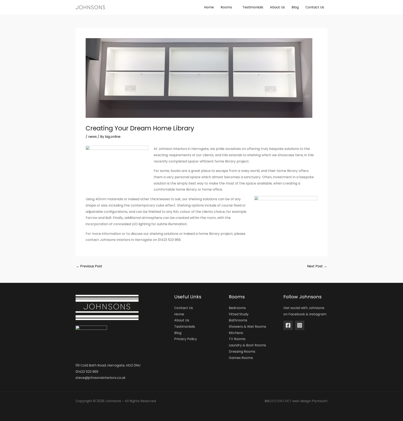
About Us (181, 320)
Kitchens (236, 332)
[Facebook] (288, 325)
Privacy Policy (185, 339)
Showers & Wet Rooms (247, 326)
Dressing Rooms (242, 351)
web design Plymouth (309, 401)
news (92, 136)
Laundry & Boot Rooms (247, 345)
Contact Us (183, 307)
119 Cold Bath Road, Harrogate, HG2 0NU (108, 365)
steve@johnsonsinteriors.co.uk (101, 377)
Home (179, 314)
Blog (177, 332)
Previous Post (89, 266)
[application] (234, 7)
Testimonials (184, 326)
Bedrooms (237, 307)
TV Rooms (237, 339)
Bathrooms (238, 320)
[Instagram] (299, 325)
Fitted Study (239, 314)
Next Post (317, 266)
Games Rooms (241, 357)
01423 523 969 (87, 371)
